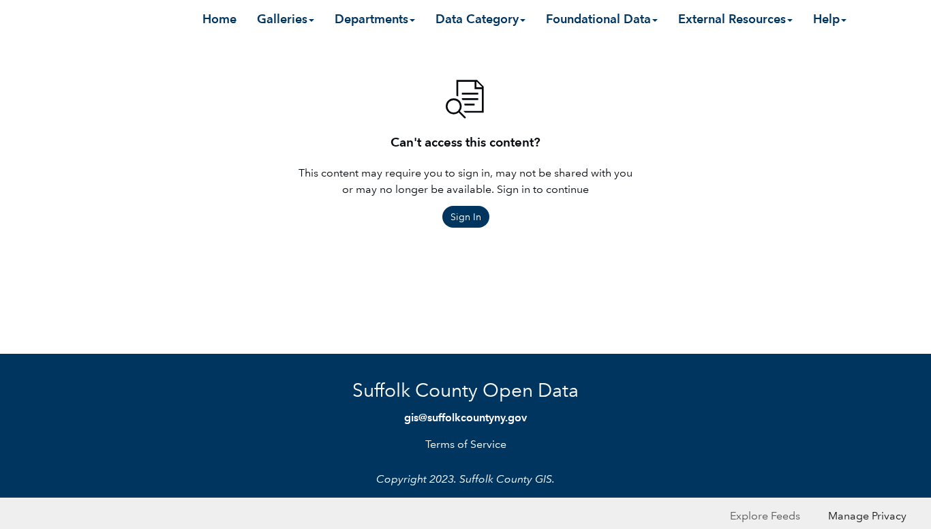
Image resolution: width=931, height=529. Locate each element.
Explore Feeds (765, 515)
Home (219, 19)
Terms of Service (465, 444)
